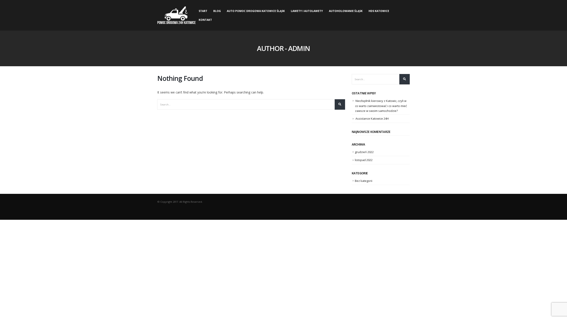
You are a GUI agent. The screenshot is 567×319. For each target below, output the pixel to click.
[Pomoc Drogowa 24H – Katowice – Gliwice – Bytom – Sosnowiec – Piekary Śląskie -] (176, 15)
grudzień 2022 (364, 152)
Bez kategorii (363, 181)
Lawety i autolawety (307, 11)
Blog (217, 11)
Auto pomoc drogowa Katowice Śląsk (256, 11)
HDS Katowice (379, 11)
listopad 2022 (364, 160)
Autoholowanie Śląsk (346, 11)
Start (203, 11)
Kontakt (205, 20)
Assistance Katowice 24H (372, 119)
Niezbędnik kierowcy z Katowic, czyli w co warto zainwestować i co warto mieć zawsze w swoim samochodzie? (381, 106)
